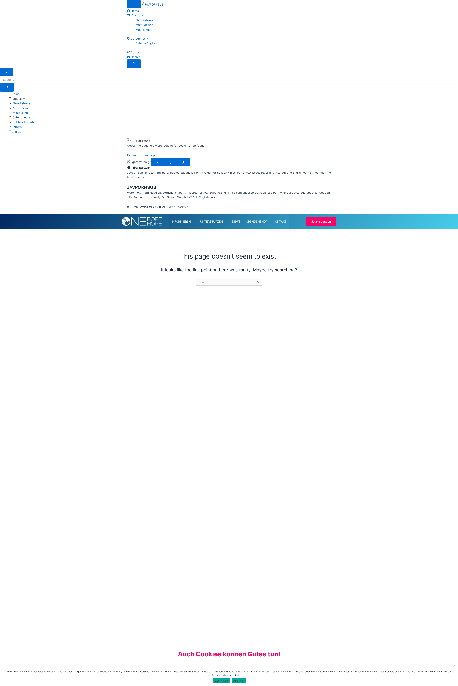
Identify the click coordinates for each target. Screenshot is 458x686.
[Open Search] (134, 63)
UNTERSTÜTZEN (211, 221)
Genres (135, 57)
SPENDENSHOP (257, 221)
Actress (135, 52)
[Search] (7, 87)
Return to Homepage (141, 155)
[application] (192, 221)
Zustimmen (221, 680)
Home (134, 11)
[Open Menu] (134, 4)
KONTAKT (279, 221)
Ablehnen (239, 680)
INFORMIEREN (181, 221)
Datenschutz (219, 675)
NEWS (236, 221)
